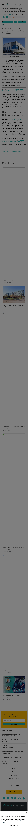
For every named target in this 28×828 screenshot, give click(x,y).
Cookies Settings (14, 825)
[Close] (26, 812)
